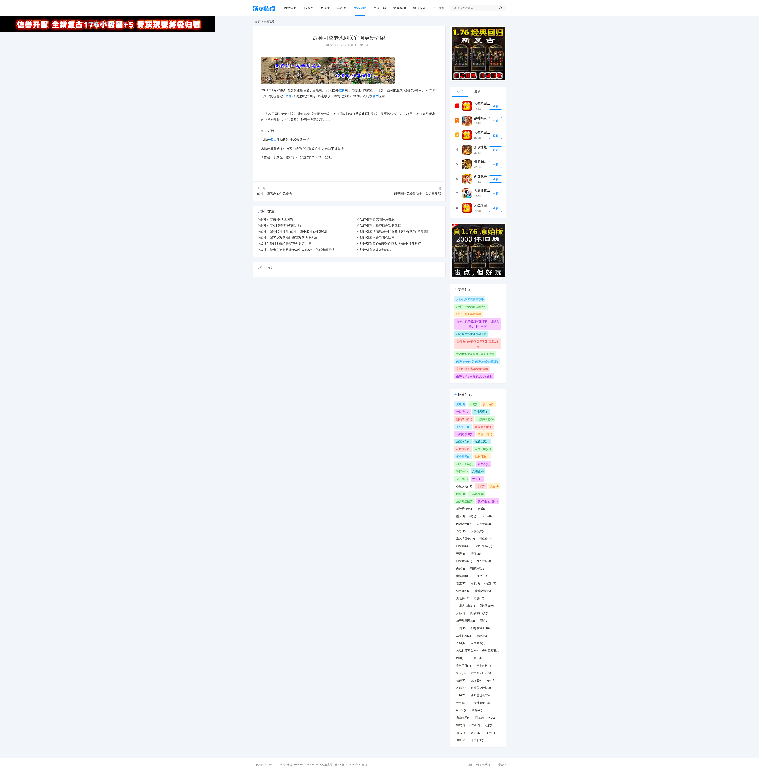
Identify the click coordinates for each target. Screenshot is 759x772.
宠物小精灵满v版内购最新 (472, 369)
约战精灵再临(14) (467, 650)
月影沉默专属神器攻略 (470, 299)
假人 (273, 139)
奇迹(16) (479, 598)
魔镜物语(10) (483, 591)
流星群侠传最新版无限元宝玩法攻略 (478, 344)
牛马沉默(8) (476, 494)
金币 (375, 96)
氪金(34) (461, 673)
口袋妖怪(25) (464, 561)
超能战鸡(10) (464, 419)
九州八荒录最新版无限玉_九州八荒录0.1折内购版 (478, 324)
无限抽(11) (462, 598)
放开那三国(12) (465, 620)
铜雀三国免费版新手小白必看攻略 (417, 193)
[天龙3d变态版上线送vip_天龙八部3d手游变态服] (467, 164)
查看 (495, 106)
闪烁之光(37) (464, 523)
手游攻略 (360, 8)
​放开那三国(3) (464, 501)
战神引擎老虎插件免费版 (274, 193)
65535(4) (461, 710)
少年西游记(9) (490, 650)
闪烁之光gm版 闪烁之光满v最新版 (477, 361)
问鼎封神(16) (484, 665)
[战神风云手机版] (467, 121)
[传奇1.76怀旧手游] (264, 12)
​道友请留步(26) (465, 538)
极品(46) (461, 732)
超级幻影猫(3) (464, 464)
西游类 (325, 8)
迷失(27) (476, 732)
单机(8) (475, 583)
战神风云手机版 (485, 118)
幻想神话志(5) (485, 419)
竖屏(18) (461, 553)
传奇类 (308, 8)
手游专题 (380, 8)
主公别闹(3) (463, 426)
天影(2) (483, 620)
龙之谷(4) (476, 680)
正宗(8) (487, 516)
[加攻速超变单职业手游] (467, 150)
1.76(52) (461, 695)
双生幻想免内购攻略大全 (471, 307)
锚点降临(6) (463, 591)
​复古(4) (494, 486)
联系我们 (487, 764)
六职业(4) (478, 471)
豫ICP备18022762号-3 (347, 764)
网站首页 (290, 8)
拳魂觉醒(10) (464, 576)
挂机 (342, 90)
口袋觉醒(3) (463, 546)
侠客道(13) (462, 703)
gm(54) (491, 680)
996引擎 (439, 8)
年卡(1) (490, 732)
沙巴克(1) (488, 404)
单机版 (342, 8)
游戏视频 (399, 8)
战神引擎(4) (482, 456)
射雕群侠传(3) (464, 508)
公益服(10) (462, 411)
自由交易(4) (463, 717)
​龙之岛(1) (462, 479)
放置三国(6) (485, 434)
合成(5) (482, 508)
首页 (258, 21)
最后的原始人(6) (479, 613)
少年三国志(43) (480, 695)
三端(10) (482, 635)
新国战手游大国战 (486, 176)
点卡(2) (481, 486)
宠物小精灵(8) (483, 546)
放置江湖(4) (482, 441)
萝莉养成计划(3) (481, 688)
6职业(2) (474, 725)
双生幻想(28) (464, 635)
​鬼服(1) (460, 404)
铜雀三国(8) (463, 456)
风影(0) (460, 613)
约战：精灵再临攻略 (468, 314)
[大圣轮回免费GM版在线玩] (467, 208)
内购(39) (461, 658)
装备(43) (477, 710)
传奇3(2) (461, 740)
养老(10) (461, 531)
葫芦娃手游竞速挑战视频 (471, 334)
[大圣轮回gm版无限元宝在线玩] (467, 135)
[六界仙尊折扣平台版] (467, 193)
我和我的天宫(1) (488, 501)
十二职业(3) (478, 740)
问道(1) (460, 494)
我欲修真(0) (486, 605)
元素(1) (488, 725)
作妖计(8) (490, 583)
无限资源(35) (477, 568)
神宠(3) (473, 516)
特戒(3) (460, 725)
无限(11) (477, 479)
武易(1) (473, 404)
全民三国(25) (483, 449)
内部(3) (460, 568)
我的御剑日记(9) (481, 673)
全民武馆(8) (478, 643)
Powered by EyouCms (306, 764)
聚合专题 (419, 8)
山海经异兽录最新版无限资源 (474, 376)
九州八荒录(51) (465, 605)
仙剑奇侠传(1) (464, 434)
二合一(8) (476, 658)
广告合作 (501, 764)
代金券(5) (482, 576)
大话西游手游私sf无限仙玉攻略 (475, 354)
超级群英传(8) (483, 426)
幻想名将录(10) (480, 628)
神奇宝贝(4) (484, 561)
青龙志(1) (483, 464)
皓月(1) (460, 516)
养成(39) (461, 688)
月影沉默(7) (478, 531)
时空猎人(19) (487, 538)
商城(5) (479, 717)
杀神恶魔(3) (481, 411)
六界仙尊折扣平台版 (488, 190)
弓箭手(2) (462, 471)
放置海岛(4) (463, 441)
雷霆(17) (461, 583)
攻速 (288, 96)
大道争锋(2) (484, 523)
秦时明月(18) (464, 665)
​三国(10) (461, 628)
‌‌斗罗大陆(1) (463, 449)
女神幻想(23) (482, 703)
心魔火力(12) (464, 486)
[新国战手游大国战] (467, 179)
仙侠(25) (461, 680)
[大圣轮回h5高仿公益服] (467, 106)
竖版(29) (476, 553)
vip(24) (492, 717)
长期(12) (461, 643)
